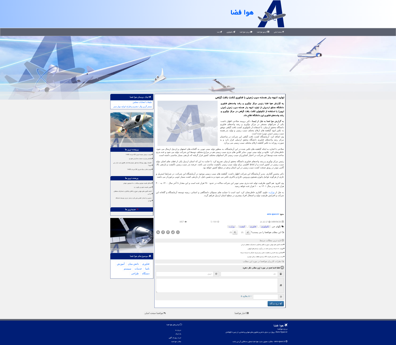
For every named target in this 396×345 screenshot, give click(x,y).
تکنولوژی (230, 32)
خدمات (138, 268)
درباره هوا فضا (245, 32)
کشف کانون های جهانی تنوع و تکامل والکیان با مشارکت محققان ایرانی (262, 244)
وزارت (271, 192)
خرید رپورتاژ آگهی (175, 337)
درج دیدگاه (275, 303)
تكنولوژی (265, 226)
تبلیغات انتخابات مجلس (142, 102)
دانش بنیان (133, 264)
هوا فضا (242, 12)
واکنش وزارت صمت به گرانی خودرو (140, 158)
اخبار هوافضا (241, 313)
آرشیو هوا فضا (262, 32)
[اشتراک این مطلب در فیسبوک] (163, 232)
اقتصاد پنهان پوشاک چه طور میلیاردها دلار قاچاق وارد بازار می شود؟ (132, 164)
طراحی (135, 273)
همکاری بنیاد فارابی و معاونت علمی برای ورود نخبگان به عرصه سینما (262, 252)
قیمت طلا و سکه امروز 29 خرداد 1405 (139, 169)
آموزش (121, 264)
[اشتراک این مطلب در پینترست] (168, 232)
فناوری (253, 226)
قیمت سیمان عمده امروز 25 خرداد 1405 (139, 154)
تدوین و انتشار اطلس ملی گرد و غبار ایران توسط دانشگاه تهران (134, 199)
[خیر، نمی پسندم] (234, 232)
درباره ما (178, 330)
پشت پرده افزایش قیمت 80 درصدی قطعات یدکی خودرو (265, 256)
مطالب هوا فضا (176, 341)
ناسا (218, 32)
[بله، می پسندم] (247, 232)
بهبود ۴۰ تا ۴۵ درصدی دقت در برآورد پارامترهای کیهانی (265, 248)
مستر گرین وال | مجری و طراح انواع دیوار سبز (132, 106)
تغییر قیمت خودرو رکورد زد (143, 187)
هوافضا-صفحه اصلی (154, 313)
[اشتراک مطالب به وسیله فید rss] (158, 232)
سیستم (127, 268)
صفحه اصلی (278, 32)
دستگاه (145, 273)
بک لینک (178, 333)
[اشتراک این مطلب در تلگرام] (173, 232)
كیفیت (242, 226)
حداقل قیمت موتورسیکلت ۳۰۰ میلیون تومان (137, 183)
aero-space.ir (273, 214)
